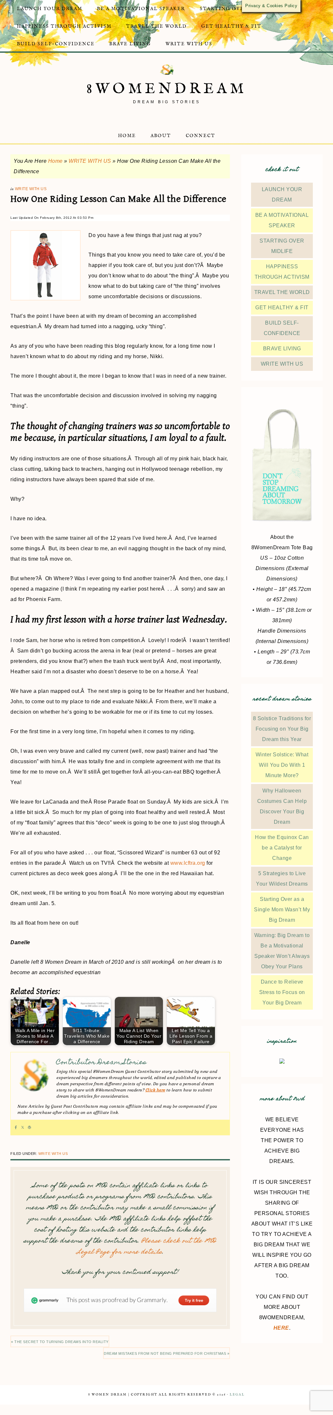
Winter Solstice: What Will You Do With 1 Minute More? (282, 765)
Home (55, 161)
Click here (155, 1090)
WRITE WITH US (90, 161)
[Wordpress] (29, 1127)
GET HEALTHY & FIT (282, 307)
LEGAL (237, 1395)
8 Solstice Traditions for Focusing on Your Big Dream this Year (282, 729)
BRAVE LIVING (282, 348)
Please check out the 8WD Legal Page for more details (147, 1247)
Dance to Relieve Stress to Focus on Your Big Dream (282, 992)
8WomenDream (167, 89)
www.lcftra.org (187, 863)
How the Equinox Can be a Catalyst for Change (282, 847)
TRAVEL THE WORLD (282, 292)
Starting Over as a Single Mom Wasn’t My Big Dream (282, 909)
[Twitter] (22, 1127)
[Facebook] (16, 1127)
